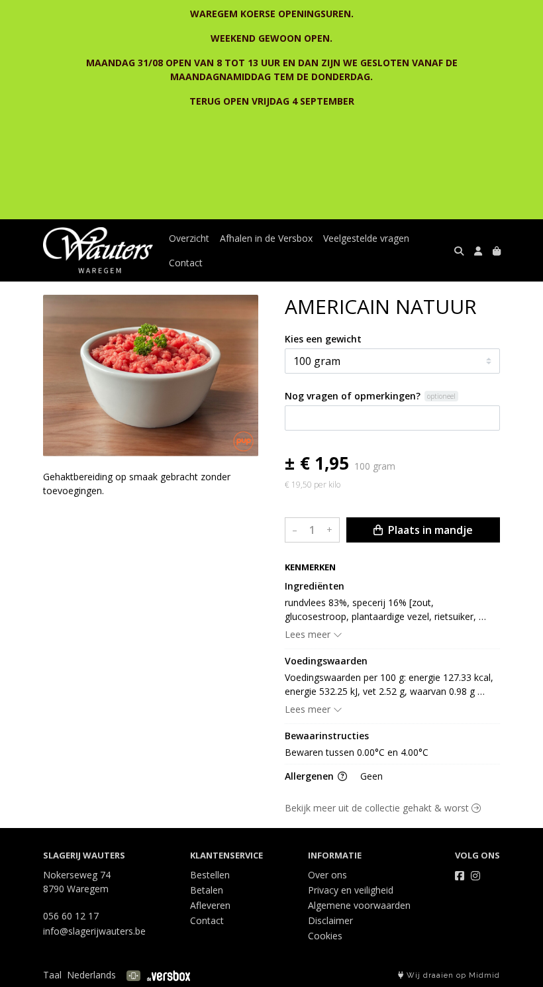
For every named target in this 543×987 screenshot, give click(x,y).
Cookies (325, 935)
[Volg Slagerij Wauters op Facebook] (459, 875)
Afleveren (210, 905)
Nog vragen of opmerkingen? (352, 396)
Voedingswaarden (326, 660)
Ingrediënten (314, 586)
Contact (186, 262)
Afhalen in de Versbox (266, 238)
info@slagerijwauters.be (94, 931)
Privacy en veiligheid (350, 890)
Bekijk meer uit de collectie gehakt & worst (378, 808)
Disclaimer (330, 920)
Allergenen (310, 776)
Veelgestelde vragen (366, 238)
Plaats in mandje (429, 530)
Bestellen (210, 874)
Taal (52, 974)
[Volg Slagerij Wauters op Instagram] (475, 875)
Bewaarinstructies (327, 735)
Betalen (206, 890)
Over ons (327, 874)
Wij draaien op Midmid (452, 975)
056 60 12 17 (71, 915)
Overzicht (189, 238)
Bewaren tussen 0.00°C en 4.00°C (356, 752)
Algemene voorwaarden (359, 905)
